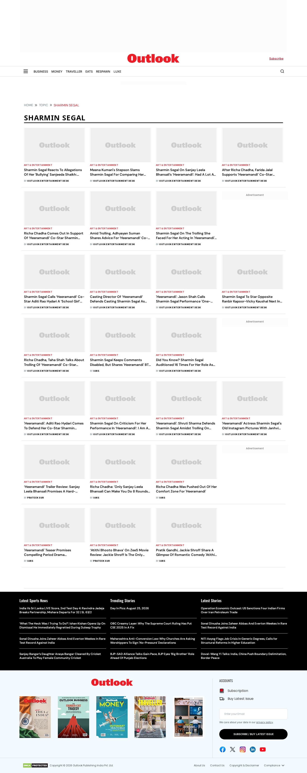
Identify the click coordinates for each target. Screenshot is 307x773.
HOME (28, 105)
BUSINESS (41, 71)
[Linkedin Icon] (252, 749)
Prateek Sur (35, 498)
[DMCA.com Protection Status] (35, 765)
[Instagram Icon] (242, 749)
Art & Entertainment (38, 165)
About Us (199, 765)
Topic (43, 105)
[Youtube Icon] (262, 749)
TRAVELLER (74, 71)
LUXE (117, 71)
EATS (89, 71)
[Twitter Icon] (232, 749)
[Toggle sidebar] (26, 71)
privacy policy (264, 722)
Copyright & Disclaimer (244, 765)
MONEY (56, 71)
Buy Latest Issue (241, 698)
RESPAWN (103, 71)
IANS (96, 371)
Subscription (238, 690)
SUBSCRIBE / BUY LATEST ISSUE (253, 734)
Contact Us (217, 765)
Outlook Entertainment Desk (48, 181)
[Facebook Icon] (222, 749)
